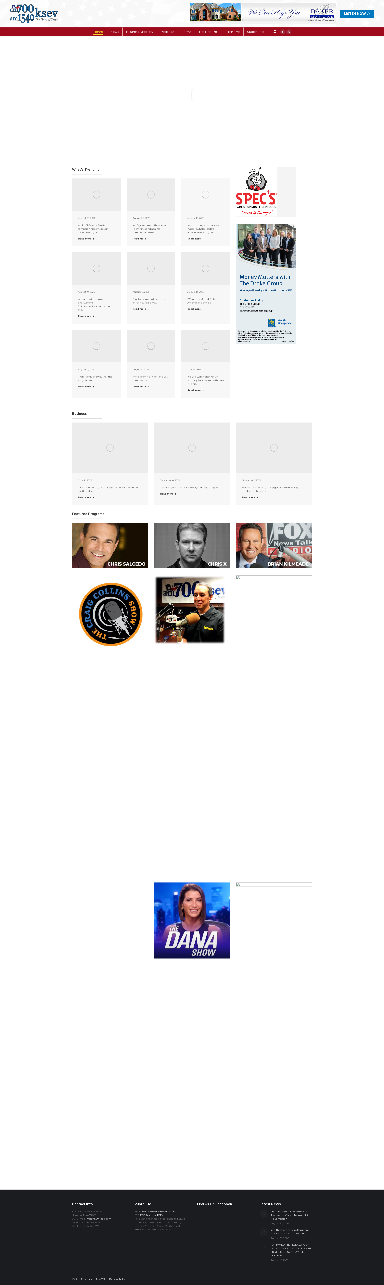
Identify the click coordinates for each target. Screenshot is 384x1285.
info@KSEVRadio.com (98, 1218)
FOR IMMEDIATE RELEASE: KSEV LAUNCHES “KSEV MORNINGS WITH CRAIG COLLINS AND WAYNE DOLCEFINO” (291, 1250)
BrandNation (119, 1279)
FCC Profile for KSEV (151, 1215)
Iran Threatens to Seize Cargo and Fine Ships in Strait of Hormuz (290, 1231)
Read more (84, 238)
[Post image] (264, 1214)
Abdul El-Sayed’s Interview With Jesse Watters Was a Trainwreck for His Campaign (290, 1215)
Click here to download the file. (158, 1211)
